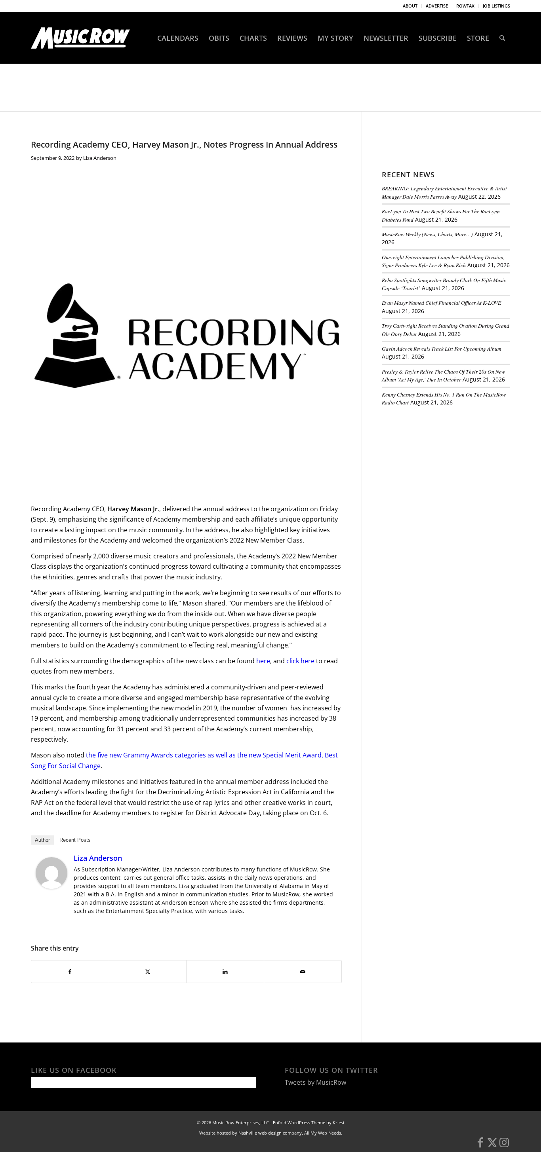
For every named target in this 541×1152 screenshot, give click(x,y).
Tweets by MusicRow (315, 1082)
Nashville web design (260, 1133)
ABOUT (410, 6)
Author (42, 840)
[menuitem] (410, 6)
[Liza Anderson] (51, 886)
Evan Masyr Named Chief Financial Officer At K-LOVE (441, 302)
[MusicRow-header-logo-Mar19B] (80, 38)
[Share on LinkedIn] (225, 971)
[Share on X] (148, 971)
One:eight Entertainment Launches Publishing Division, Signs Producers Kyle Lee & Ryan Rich (443, 261)
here (263, 661)
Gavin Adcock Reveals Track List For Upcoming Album (441, 348)
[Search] (502, 38)
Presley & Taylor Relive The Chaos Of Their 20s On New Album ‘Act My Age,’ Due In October (443, 375)
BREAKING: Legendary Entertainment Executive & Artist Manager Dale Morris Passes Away (444, 192)
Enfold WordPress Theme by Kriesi (308, 1122)
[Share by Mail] (302, 971)
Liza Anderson (99, 157)
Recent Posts (75, 840)
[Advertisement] (441, 466)
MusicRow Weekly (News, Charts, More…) (427, 234)
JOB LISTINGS (496, 6)
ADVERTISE (437, 6)
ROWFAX (465, 6)
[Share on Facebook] (70, 971)
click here (300, 661)
